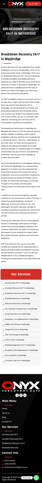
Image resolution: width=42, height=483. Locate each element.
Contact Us (7, 422)
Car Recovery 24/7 (10, 434)
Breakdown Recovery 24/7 (13, 443)
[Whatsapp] (36, 477)
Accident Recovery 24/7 (12, 439)
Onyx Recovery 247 (22, 19)
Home (4, 408)
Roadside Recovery (10, 448)
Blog (4, 417)
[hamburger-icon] (4, 4)
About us (6, 413)
